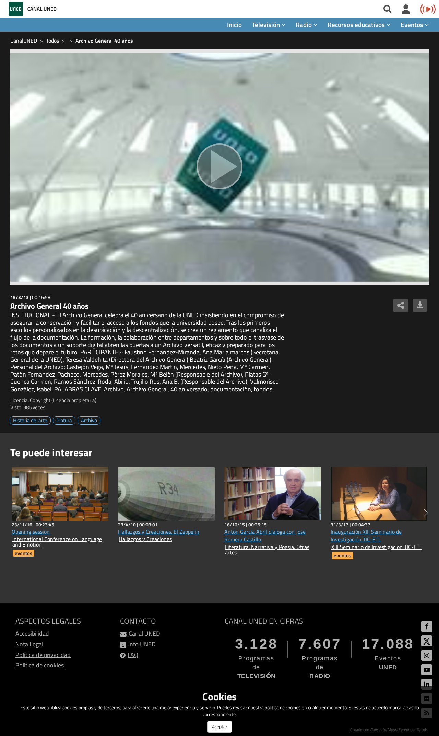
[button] (425, 512)
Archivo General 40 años (104, 40)
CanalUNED (23, 40)
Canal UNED (144, 633)
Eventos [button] (413, 25)
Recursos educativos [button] (357, 25)
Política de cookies (39, 665)
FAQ (133, 654)
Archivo (89, 420)
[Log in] (405, 10)
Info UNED (142, 644)
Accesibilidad (32, 633)
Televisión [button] (266, 25)
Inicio (234, 25)
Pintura (64, 420)
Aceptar (219, 726)
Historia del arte (30, 420)
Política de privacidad (43, 654)
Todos (52, 40)
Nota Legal (29, 644)
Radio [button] (304, 25)
